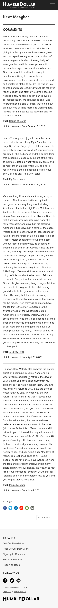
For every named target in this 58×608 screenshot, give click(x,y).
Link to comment (12, 126)
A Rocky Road (16, 351)
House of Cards (17, 121)
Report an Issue (11, 564)
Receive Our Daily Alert (15, 548)
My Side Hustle (17, 179)
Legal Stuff (7, 591)
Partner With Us (20, 591)
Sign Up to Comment (14, 554)
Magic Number (17, 485)
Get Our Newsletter (13, 543)
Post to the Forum (12, 559)
